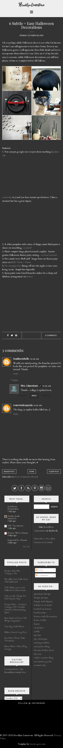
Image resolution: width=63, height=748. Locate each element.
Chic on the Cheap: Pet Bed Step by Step (15, 597)
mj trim (37, 635)
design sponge (41, 597)
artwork (7, 197)
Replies (15, 380)
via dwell (27, 247)
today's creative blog (43, 657)
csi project (39, 627)
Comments (42, 575)
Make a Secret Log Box (15, 632)
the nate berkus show (44, 650)
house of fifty (40, 620)
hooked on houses (42, 608)
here (15, 672)
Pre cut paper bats (13, 265)
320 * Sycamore (15, 525)
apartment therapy (42, 593)
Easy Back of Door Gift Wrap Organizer (15, 619)
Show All (26, 547)
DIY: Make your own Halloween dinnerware (15, 589)
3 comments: (51, 335)
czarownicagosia (23, 405)
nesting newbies (42, 642)
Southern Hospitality (13, 507)
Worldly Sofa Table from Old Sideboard (16, 580)
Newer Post (9, 471)
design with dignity (43, 601)
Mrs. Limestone (29, 385)
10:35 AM (46, 386)
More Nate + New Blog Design (15, 647)
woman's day (40, 665)
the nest (37, 654)
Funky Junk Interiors (13, 517)
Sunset (30, 276)
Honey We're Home (17, 532)
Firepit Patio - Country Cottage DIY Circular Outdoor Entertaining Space (15, 608)
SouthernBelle (21, 358)
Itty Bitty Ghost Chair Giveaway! (14, 639)
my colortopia (40, 639)
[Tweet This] (12, 335)
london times (40, 612)
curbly (37, 631)
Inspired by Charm (17, 540)
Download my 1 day (13, 669)
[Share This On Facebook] (8, 335)
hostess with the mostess (45, 616)
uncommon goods (43, 661)
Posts (40, 570)
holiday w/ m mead (42, 605)
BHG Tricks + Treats (21, 262)
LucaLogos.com (37, 744)
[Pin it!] (16, 335)
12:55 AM (37, 405)
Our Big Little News (14, 626)
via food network (49, 255)
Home (31, 471)
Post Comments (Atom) (26, 476)
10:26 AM (34, 359)
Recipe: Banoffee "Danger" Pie (12, 572)
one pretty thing (42, 646)
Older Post (54, 471)
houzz (37, 623)
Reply (15, 373)
